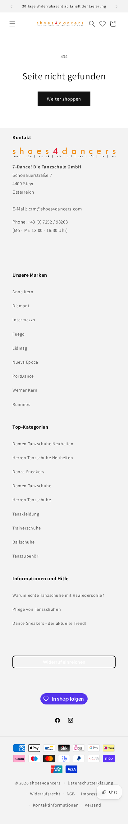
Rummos (21, 404)
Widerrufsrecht (45, 794)
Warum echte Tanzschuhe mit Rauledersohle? (58, 595)
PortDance (23, 376)
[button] (12, 24)
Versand (93, 805)
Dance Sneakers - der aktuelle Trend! (49, 623)
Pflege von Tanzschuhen (36, 609)
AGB (70, 794)
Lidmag (19, 348)
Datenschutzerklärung (90, 783)
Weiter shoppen (64, 99)
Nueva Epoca (25, 362)
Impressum (92, 794)
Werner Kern (25, 390)
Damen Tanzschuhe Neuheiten (43, 443)
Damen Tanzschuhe (32, 485)
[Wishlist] (102, 24)
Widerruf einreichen (64, 662)
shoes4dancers (45, 783)
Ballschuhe (23, 542)
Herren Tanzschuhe (31, 499)
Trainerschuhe (26, 528)
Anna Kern (22, 291)
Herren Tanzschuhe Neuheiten (42, 457)
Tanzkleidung (25, 514)
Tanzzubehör (25, 556)
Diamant (21, 305)
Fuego (18, 334)
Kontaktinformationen (56, 805)
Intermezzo (23, 320)
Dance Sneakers (28, 471)
